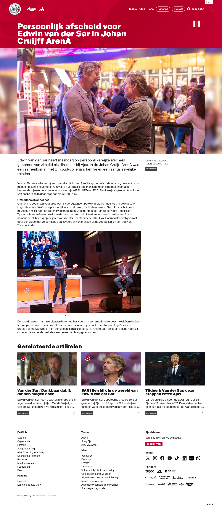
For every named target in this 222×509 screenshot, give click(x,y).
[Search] (211, 9)
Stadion (21, 437)
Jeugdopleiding (26, 448)
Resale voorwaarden (92, 481)
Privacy (85, 463)
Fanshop (163, 9)
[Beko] (189, 485)
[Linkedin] (184, 458)
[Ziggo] (31, 9)
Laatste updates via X (29, 484)
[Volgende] (134, 272)
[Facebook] (162, 458)
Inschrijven (154, 444)
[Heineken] (181, 485)
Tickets (178, 9)
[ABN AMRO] (170, 471)
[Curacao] (150, 477)
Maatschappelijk (26, 463)
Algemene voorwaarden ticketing (99, 477)
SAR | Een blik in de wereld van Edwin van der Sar (109, 392)
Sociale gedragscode (93, 488)
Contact (21, 481)
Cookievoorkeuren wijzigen (96, 474)
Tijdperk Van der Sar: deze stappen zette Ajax (169, 392)
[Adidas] (159, 471)
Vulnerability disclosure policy (97, 470)
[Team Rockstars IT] (191, 478)
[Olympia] (161, 485)
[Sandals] (177, 478)
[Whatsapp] (198, 458)
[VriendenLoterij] (164, 478)
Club (142, 9)
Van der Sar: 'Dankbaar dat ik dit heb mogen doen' (44, 392)
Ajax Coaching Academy (31, 452)
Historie (21, 445)
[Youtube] (169, 458)
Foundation (23, 466)
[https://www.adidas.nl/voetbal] (42, 9)
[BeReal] (191, 458)
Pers (19, 470)
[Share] (203, 169)
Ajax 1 (84, 437)
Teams (133, 9)
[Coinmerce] (149, 485)
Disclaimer (87, 466)
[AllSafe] (172, 485)
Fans (151, 9)
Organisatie (23, 441)
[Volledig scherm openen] (203, 149)
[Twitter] (147, 458)
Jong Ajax (86, 441)
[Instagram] (155, 458)
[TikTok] (176, 458)
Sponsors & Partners (28, 455)
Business (22, 459)
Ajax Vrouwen (89, 445)
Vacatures (86, 455)
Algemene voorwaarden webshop (100, 484)
